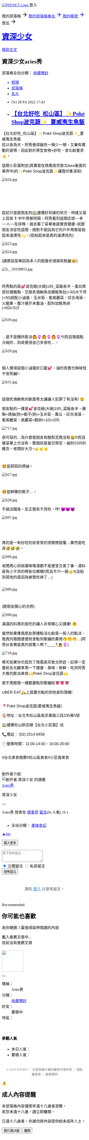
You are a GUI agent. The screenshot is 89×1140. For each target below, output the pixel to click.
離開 (27, 1130)
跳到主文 (9, 50)
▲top (6, 834)
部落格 (17, 88)
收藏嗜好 (40, 73)
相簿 (15, 82)
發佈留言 (10, 872)
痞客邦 (32, 812)
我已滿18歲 (11, 1130)
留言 (43, 812)
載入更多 (10, 843)
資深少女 (17, 36)
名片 (15, 94)
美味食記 (39, 825)
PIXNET (22, 1069)
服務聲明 (51, 1074)
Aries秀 (8, 785)
